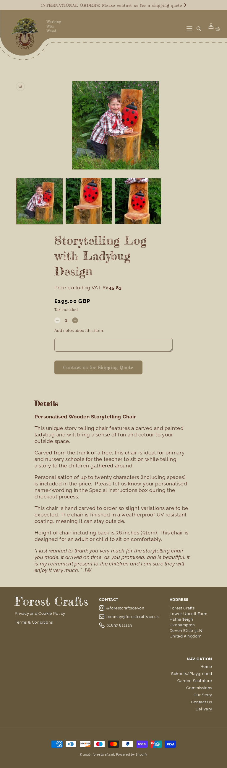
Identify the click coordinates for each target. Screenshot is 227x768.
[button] (189, 28)
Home (206, 666)
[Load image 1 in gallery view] (39, 201)
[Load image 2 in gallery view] (89, 201)
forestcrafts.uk (104, 754)
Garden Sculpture (194, 681)
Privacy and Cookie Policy (40, 613)
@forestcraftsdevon (125, 608)
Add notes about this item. (78, 330)
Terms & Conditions (34, 622)
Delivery (204, 709)
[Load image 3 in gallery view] (138, 201)
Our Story (203, 695)
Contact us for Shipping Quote (98, 367)
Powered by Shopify (131, 754)
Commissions (199, 688)
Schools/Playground (191, 673)
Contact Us (201, 702)
